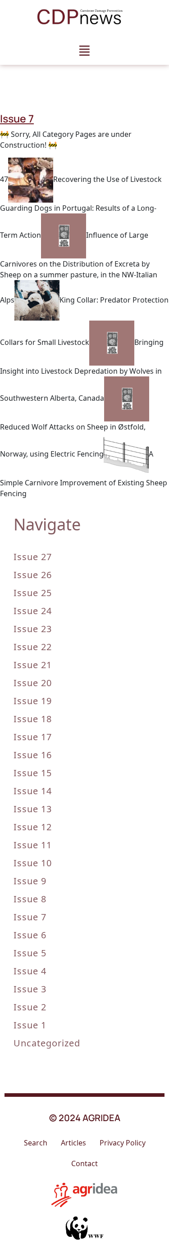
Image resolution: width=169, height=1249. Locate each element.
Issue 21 (33, 665)
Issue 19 (33, 701)
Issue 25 (33, 593)
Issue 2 (30, 1007)
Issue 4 (30, 971)
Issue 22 (33, 647)
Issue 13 (33, 809)
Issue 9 (30, 881)
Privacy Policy (123, 1143)
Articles (73, 1143)
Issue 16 (33, 755)
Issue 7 (30, 917)
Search (35, 1143)
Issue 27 (33, 557)
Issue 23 (33, 629)
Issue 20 (33, 683)
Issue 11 (33, 845)
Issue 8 (30, 899)
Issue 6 (30, 935)
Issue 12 (33, 827)
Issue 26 (33, 575)
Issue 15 (33, 773)
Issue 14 (33, 791)
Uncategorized (47, 1043)
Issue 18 (33, 719)
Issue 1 (30, 1025)
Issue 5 (30, 953)
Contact (84, 1163)
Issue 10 (33, 863)
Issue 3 (30, 989)
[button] (84, 50)
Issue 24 (33, 611)
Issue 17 (33, 737)
